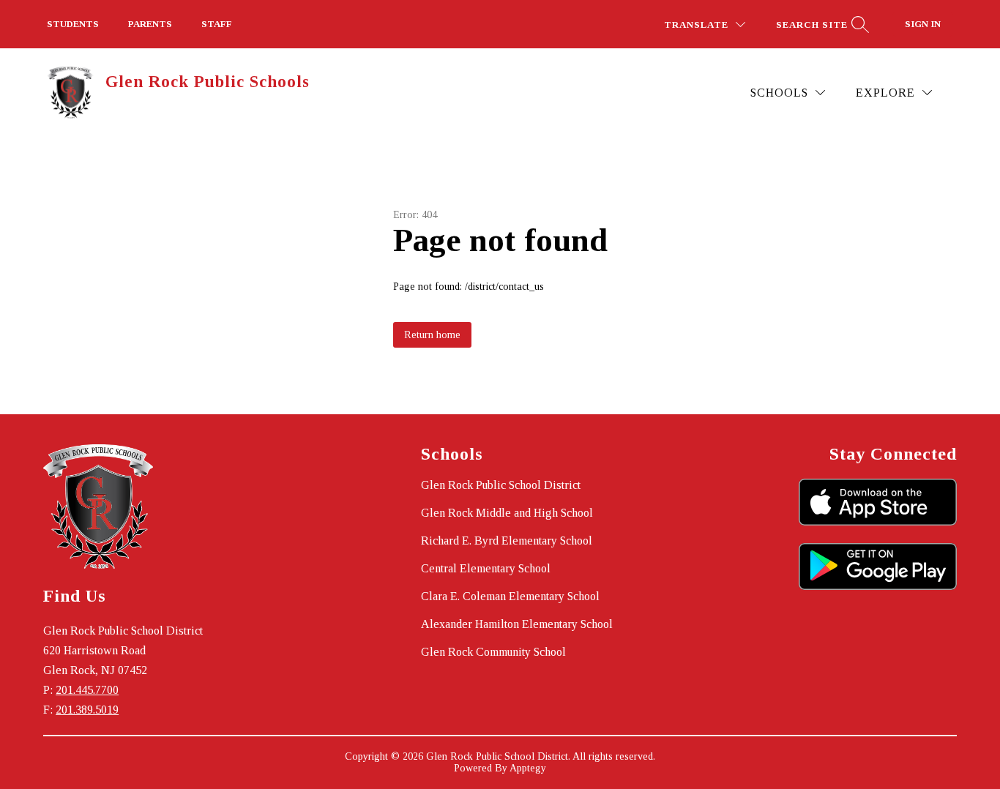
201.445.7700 (87, 690)
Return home (432, 334)
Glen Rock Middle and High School (507, 512)
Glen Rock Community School (493, 652)
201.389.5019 (87, 709)
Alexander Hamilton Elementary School (517, 624)
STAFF (216, 23)
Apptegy (528, 768)
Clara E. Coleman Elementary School (510, 596)
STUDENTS (73, 23)
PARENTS (150, 23)
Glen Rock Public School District (501, 485)
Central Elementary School (486, 568)
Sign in (923, 23)
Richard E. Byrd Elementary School (506, 540)
